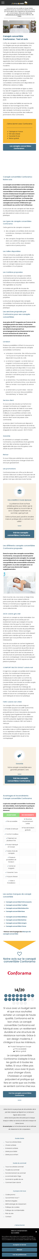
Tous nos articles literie (13, 1142)
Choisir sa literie (10, 1145)
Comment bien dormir (13, 1182)
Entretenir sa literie (11, 1148)
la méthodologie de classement (19, 13)
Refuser (19, 1250)
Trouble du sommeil (12, 1170)
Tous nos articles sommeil (14, 1167)
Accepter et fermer (19, 1245)
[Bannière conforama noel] (19, 173)
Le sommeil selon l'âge (13, 1176)
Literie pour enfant (11, 1155)
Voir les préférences (19, 1255)
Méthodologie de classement (15, 1204)
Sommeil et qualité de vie (14, 1179)
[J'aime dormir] (19, 2)
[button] (36, 1232)
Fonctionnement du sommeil (15, 1173)
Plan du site (9, 1213)
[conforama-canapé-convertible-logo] (19, 973)
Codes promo (10, 1195)
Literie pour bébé (11, 1151)
